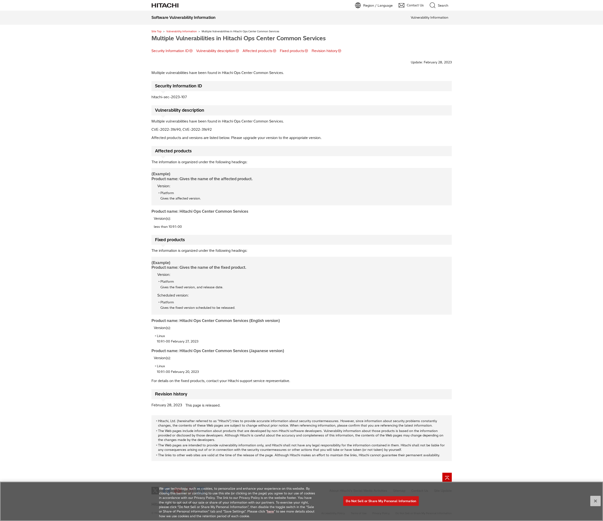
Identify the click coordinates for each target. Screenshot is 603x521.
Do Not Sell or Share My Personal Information (381, 501)
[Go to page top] (447, 477)
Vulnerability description (215, 51)
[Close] (595, 501)
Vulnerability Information (181, 31)
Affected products (257, 51)
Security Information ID (170, 51)
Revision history (324, 51)
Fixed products (292, 51)
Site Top (156, 31)
